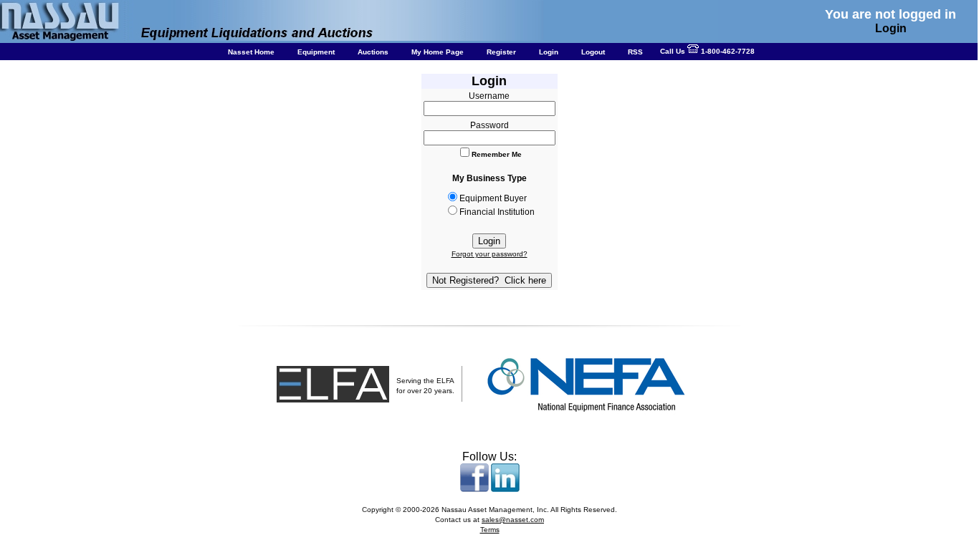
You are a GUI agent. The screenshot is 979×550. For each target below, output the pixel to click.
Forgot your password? (489, 254)
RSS (635, 52)
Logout (593, 52)
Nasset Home (251, 52)
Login (548, 52)
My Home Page (437, 52)
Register (501, 52)
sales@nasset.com (513, 520)
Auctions (373, 52)
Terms (490, 530)
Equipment (316, 52)
